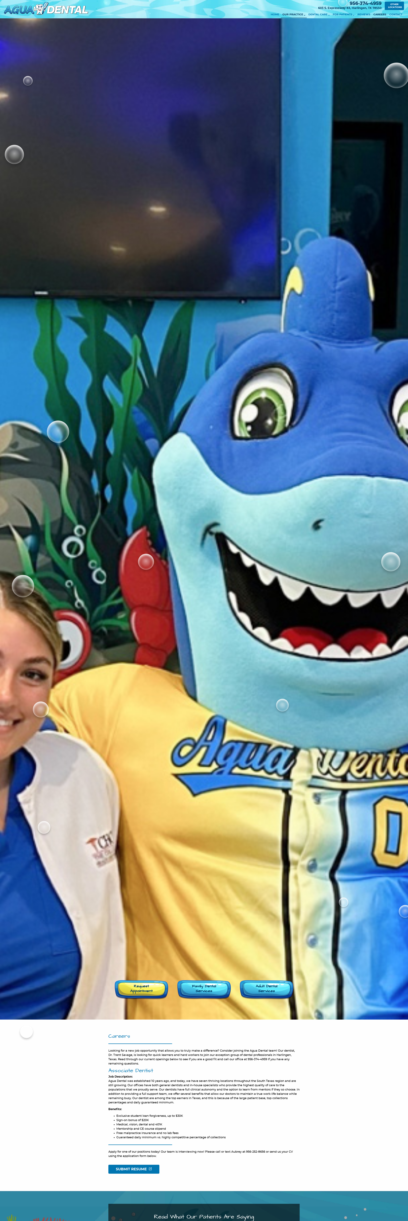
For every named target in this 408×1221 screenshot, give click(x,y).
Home (275, 14)
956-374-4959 (366, 3)
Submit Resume (131, 1169)
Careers (379, 14)
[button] (141, 989)
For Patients (342, 14)
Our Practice (292, 14)
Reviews (363, 14)
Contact (395, 14)
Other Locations (395, 5)
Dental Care (318, 14)
